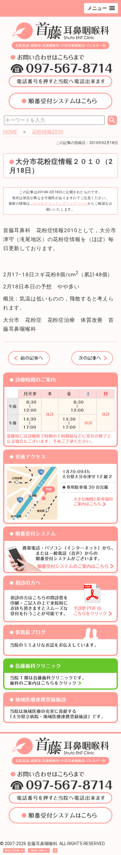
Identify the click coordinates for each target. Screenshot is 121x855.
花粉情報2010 (47, 132)
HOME (10, 132)
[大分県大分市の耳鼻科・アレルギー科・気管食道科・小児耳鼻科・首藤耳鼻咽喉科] (61, 47)
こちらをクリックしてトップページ (58, 204)
